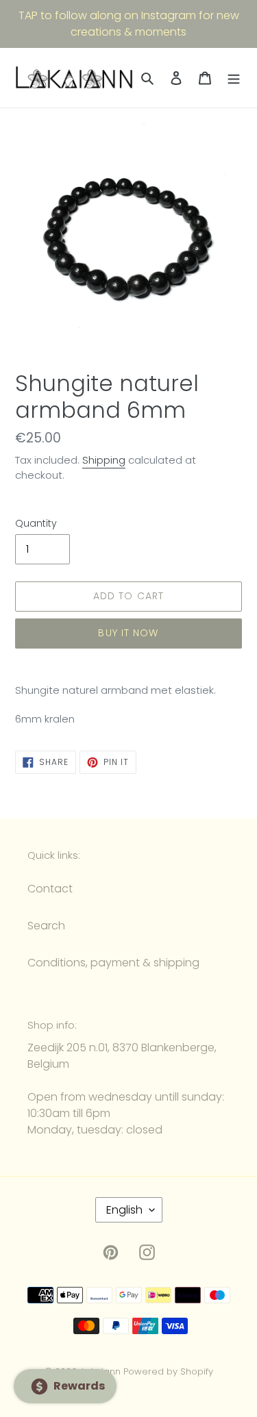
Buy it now (128, 633)
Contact (50, 888)
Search (46, 925)
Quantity (36, 523)
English (124, 1210)
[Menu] (233, 78)
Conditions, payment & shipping (113, 962)
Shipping (103, 460)
